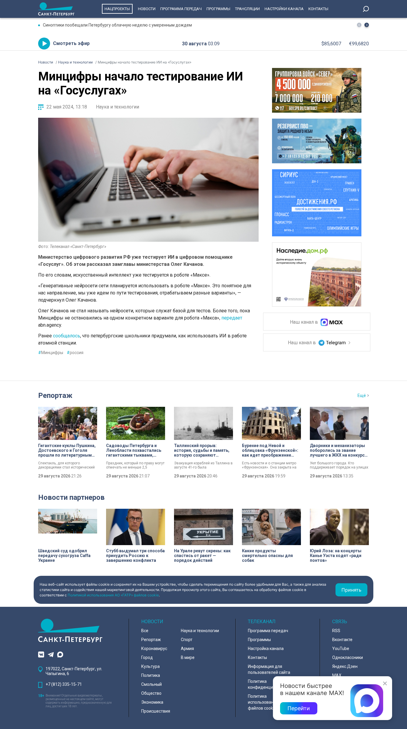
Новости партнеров (71, 497)
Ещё (362, 395)
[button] (366, 25)
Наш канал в (304, 322)
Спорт (186, 639)
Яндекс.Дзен (345, 666)
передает (231, 318)
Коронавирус (154, 648)
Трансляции (247, 9)
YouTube (340, 648)
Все (144, 630)
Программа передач (181, 9)
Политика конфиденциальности (269, 684)
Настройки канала (284, 9)
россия (75, 352)
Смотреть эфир (71, 43)
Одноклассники (347, 657)
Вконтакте (342, 639)
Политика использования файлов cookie (263, 702)
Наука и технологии (117, 107)
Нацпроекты (117, 9)
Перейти (299, 708)
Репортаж (55, 395)
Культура (150, 666)
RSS (336, 630)
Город (147, 657)
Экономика (152, 702)
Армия (187, 648)
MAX (336, 675)
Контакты (318, 9)
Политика (150, 675)
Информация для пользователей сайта (269, 669)
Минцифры (50, 352)
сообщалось (66, 336)
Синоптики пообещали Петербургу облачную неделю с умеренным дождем (117, 25)
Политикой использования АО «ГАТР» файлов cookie (113, 595)
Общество (151, 693)
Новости (147, 9)
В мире (188, 657)
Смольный (151, 684)
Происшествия (155, 711)
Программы (218, 9)
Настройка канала (266, 648)
